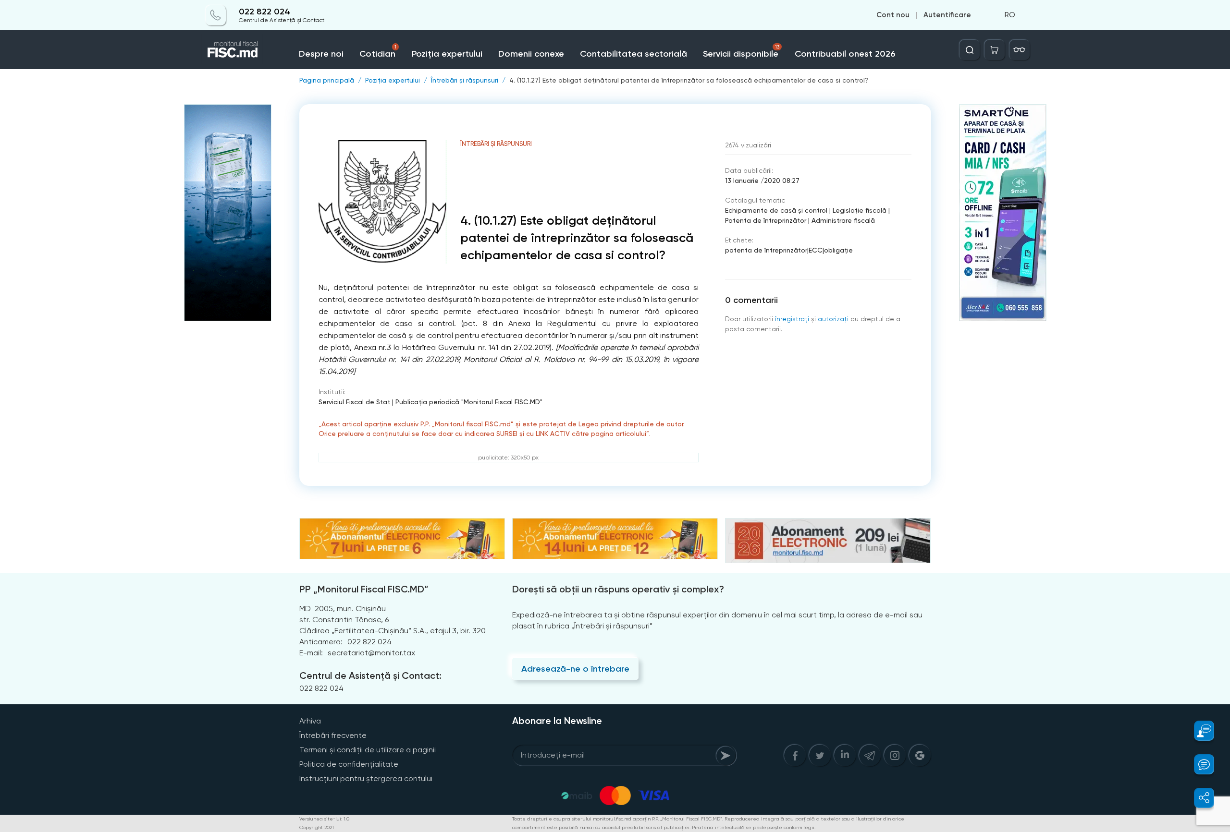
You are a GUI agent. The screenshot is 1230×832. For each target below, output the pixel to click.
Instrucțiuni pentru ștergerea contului (365, 778)
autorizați (833, 319)
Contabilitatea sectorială (633, 53)
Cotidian (377, 51)
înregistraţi (792, 319)
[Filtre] (1019, 50)
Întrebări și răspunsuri (464, 80)
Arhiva (310, 720)
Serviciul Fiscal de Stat (354, 402)
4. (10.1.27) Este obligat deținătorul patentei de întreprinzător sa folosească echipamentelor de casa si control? (689, 80)
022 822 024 (264, 12)
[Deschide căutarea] (969, 50)
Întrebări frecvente (333, 735)
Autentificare (947, 15)
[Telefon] (216, 15)
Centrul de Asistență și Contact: (370, 675)
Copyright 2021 (316, 827)
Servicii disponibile (741, 51)
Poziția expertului (447, 53)
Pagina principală (326, 80)
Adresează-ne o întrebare (575, 668)
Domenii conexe (531, 53)
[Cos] (994, 50)
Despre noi (321, 53)
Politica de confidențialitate (348, 764)
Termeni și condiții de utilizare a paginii (367, 749)
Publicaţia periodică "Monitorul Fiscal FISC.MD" (468, 402)
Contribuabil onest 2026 (845, 53)
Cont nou (893, 15)
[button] (1198, 731)
